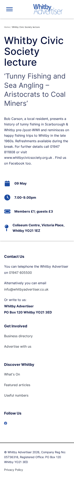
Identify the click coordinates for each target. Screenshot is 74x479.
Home (7, 27)
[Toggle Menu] (9, 9)
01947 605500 (20, 272)
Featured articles (17, 385)
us (29, 346)
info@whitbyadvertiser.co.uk (26, 289)
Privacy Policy (13, 469)
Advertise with (15, 346)
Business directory (18, 336)
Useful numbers (16, 395)
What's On (12, 374)
